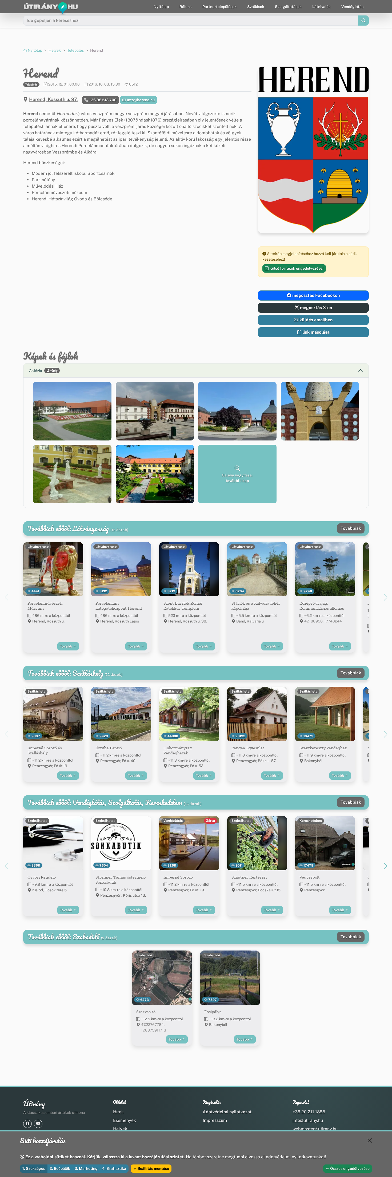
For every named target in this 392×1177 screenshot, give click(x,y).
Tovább (66, 646)
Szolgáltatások (288, 7)
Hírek (118, 1111)
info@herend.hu (140, 100)
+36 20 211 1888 (309, 1111)
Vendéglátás (352, 7)
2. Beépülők (60, 1168)
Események (124, 1120)
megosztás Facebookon (315, 295)
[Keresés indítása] (363, 20)
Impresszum (215, 1120)
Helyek (55, 50)
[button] (72, 411)
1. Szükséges (33, 1168)
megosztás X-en (315, 307)
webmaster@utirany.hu (315, 1128)
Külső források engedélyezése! (296, 268)
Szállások (255, 7)
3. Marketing (86, 1168)
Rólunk (185, 7)
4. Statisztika (114, 1168)
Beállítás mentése (153, 1168)
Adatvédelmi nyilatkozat (227, 1111)
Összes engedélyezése (349, 1168)
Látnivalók (321, 7)
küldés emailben (315, 319)
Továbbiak (351, 528)
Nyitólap (161, 7)
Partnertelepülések (219, 7)
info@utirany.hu (308, 1120)
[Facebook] (27, 1124)
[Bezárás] (370, 1140)
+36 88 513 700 (102, 100)
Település (75, 50)
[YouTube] (38, 1124)
